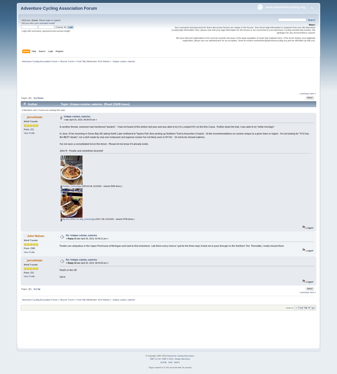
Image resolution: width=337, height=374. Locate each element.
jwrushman (34, 117)
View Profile (29, 133)
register (56, 20)
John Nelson (35, 236)
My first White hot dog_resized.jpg (78, 219)
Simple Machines (182, 359)
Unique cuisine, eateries (77, 116)
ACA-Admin (103, 61)
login (48, 20)
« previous (304, 93)
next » (313, 93)
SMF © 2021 (168, 359)
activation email (46, 23)
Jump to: (290, 308)
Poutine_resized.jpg (71, 186)
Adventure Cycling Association (180, 356)
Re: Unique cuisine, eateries (81, 235)
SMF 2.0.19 (155, 359)
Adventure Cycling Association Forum (59, 8)
